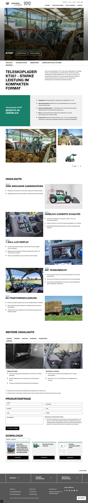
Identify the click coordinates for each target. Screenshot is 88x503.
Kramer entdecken (70, 5)
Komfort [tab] (9, 338)
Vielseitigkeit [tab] (43, 338)
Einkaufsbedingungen (15, 494)
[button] (72, 166)
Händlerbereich (53, 489)
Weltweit (78, 2)
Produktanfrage (35, 53)
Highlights (9, 62)
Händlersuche (65, 2)
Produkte (47, 5)
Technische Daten (21, 62)
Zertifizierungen (33, 494)
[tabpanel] (25, 365)
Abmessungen (34, 62)
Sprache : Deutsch (11, 439)
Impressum (12, 489)
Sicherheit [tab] (33, 338)
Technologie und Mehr (57, 5)
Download (18, 457)
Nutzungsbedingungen (15, 491)
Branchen (79, 5)
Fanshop (74, 2)
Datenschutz (32, 489)
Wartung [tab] (25, 338)
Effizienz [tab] (17, 338)
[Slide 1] (75, 166)
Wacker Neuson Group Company (31, 498)
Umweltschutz (33, 491)
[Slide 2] (78, 166)
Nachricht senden (12, 428)
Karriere (70, 2)
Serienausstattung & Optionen (51, 62)
